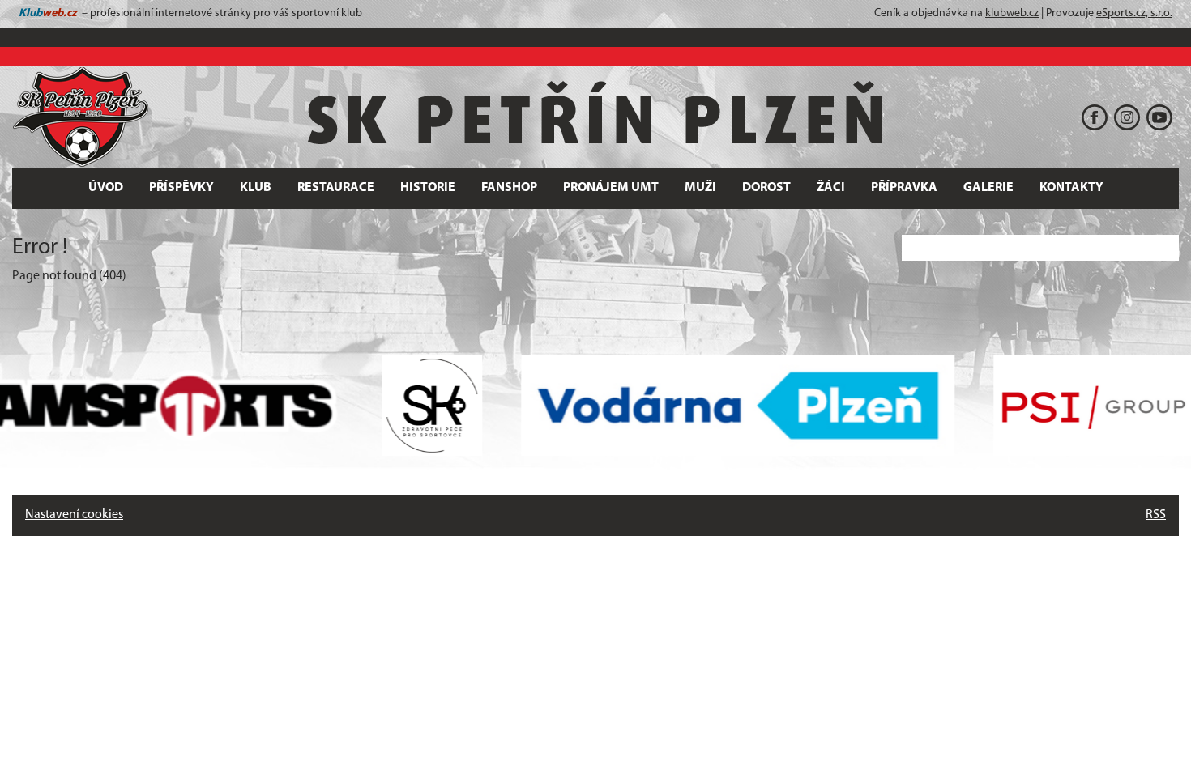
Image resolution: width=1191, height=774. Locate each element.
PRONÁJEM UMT (611, 187)
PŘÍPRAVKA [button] (904, 187)
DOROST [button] (766, 187)
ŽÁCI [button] (831, 187)
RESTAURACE (335, 187)
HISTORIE (427, 187)
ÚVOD (105, 187)
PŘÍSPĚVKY (181, 187)
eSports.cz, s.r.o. (1134, 13)
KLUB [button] (255, 187)
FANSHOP (509, 187)
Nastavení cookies (74, 514)
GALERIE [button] (988, 187)
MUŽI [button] (700, 187)
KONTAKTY (1071, 187)
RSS (1156, 514)
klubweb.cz (1012, 13)
